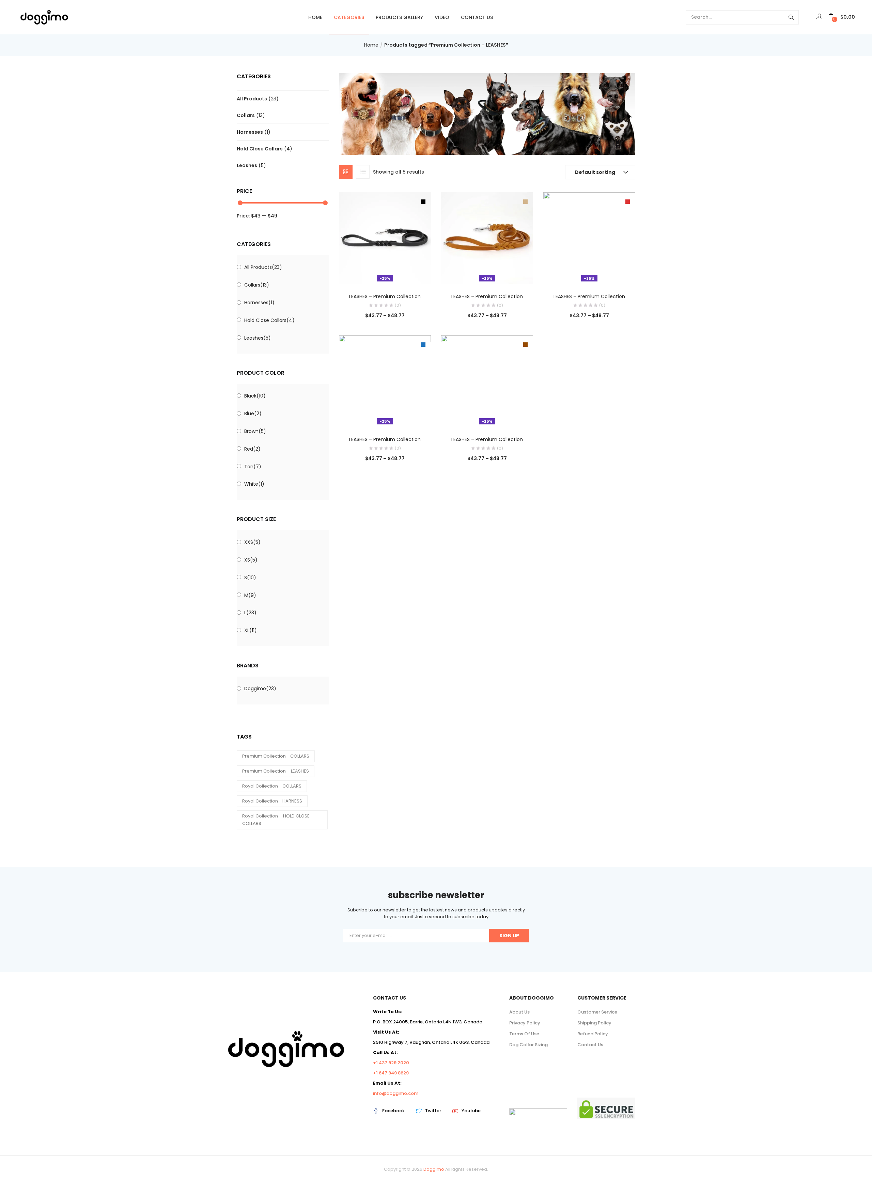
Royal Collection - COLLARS (271, 786)
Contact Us (477, 17)
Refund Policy (592, 1034)
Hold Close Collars (260, 148)
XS (251, 559)
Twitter (433, 1110)
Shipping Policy (594, 1023)
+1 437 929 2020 (391, 1062)
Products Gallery (399, 17)
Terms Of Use (524, 1034)
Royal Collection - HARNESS (272, 801)
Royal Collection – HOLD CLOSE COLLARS (276, 820)
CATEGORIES (349, 17)
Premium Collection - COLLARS (275, 756)
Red (252, 448)
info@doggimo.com (395, 1093)
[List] (363, 172)
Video (442, 17)
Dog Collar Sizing (528, 1044)
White (254, 484)
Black (255, 395)
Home (315, 17)
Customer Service (597, 1012)
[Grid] (346, 172)
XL (250, 630)
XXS (252, 542)
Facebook (393, 1110)
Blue (253, 413)
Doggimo (260, 688)
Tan (252, 466)
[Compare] (385, 275)
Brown (255, 431)
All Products (252, 98)
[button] (841, 17)
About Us (519, 1012)
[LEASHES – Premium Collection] (385, 237)
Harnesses (250, 132)
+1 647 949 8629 (391, 1073)
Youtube (471, 1110)
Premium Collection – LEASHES (275, 771)
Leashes (247, 165)
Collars (246, 115)
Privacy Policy (524, 1023)
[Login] (820, 17)
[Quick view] (371, 275)
